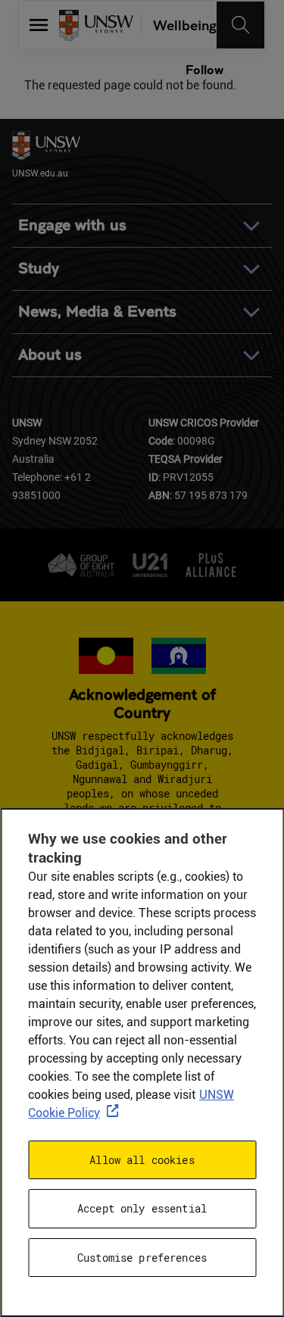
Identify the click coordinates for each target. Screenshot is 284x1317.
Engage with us (72, 225)
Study (38, 268)
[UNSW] (96, 25)
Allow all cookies (141, 1160)
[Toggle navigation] (241, 25)
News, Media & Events (97, 311)
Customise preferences (142, 1257)
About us (50, 355)
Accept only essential (142, 1208)
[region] (142, 1062)
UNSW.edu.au (40, 173)
